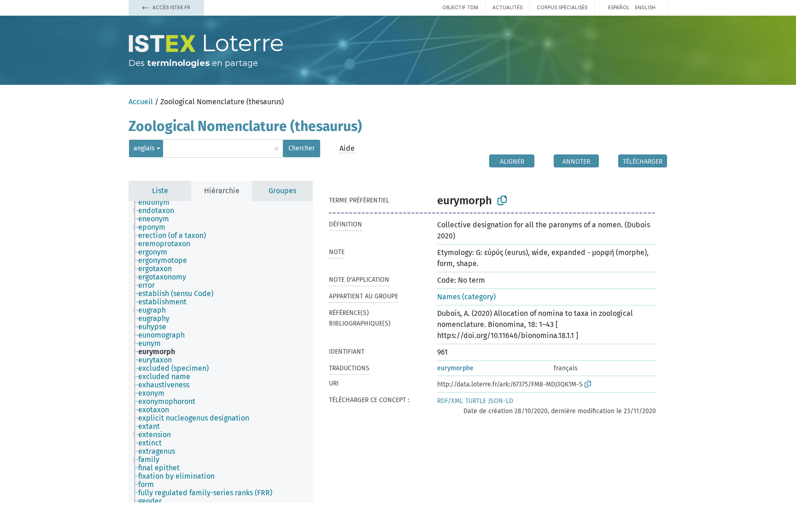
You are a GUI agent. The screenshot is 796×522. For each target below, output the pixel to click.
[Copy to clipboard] (502, 201)
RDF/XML (450, 401)
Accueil (141, 101)
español (619, 7)
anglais (144, 148)
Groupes (282, 190)
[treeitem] (158, 202)
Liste (160, 190)
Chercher (301, 148)
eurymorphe (455, 368)
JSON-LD (500, 401)
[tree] (221, 352)
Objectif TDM (460, 7)
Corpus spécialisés (562, 7)
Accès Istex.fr (170, 7)
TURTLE (475, 401)
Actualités (507, 7)
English (645, 7)
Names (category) (466, 296)
